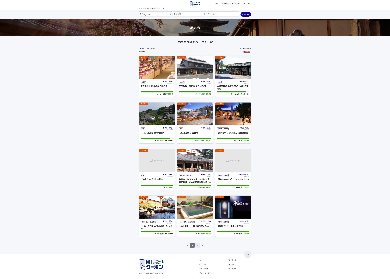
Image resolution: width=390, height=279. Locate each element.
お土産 (143, 82)
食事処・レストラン (186, 175)
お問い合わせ (236, 3)
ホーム (142, 8)
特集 (216, 3)
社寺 (142, 129)
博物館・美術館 (223, 129)
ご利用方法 (202, 264)
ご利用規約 (231, 264)
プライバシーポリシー (206, 273)
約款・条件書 (232, 260)
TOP (200, 260)
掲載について (247, 3)
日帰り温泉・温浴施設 (148, 222)
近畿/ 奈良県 (169, 82)
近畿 (148, 8)
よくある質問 (225, 3)
